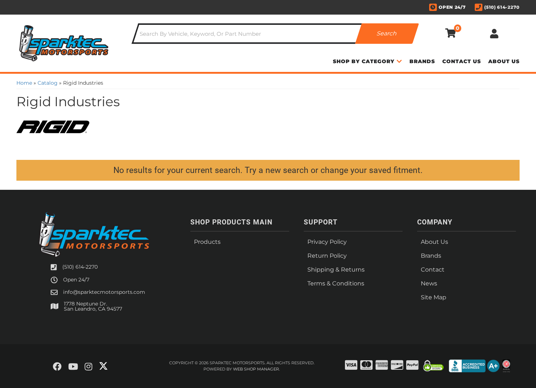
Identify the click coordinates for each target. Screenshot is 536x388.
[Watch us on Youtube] (73, 367)
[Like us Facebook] (57, 367)
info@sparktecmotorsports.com (104, 292)
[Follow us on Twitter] (103, 366)
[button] (275, 33)
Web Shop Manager (256, 369)
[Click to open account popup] (494, 33)
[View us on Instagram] (88, 367)
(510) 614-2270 (80, 267)
